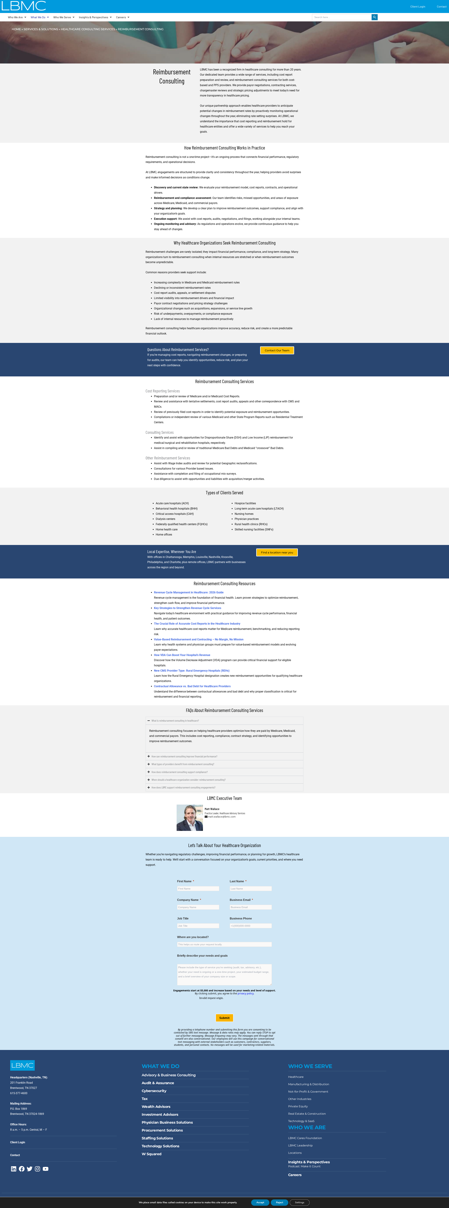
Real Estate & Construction (307, 1113)
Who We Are (15, 17)
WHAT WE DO (160, 1066)
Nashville (214, 557)
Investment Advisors (160, 1114)
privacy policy (245, 993)
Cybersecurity (154, 1091)
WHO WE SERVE (310, 1066)
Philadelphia (155, 562)
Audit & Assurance (158, 1083)
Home (16, 29)
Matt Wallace (212, 809)
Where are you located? (193, 937)
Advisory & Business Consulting (169, 1075)
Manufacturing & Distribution (308, 1084)
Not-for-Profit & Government (308, 1091)
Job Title (183, 918)
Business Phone (241, 918)
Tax (145, 1099)
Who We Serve (62, 17)
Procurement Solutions (162, 1130)
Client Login (417, 6)
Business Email (240, 899)
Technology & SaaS (301, 1121)
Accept (260, 1202)
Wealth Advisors (156, 1107)
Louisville (201, 557)
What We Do (38, 17)
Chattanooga (174, 557)
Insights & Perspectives (93, 17)
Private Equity (298, 1106)
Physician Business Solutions (167, 1122)
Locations (295, 1153)
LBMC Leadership (300, 1145)
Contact (442, 6)
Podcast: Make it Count (304, 1166)
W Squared (152, 1154)
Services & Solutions (41, 29)
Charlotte (175, 562)
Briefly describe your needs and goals (202, 955)
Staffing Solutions (157, 1138)
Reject (279, 1202)
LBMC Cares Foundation (305, 1138)
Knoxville (227, 557)
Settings (299, 1202)
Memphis (189, 557)
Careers (121, 17)
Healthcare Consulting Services (88, 29)
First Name (184, 881)
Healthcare (296, 1077)
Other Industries (299, 1099)
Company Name (188, 899)
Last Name (237, 881)
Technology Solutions (160, 1146)
